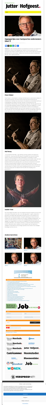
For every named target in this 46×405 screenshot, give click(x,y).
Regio (25, 313)
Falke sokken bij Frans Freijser (10, 249)
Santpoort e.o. (23, 42)
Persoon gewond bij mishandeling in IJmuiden (15, 297)
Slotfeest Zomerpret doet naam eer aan (14, 287)
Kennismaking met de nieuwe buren (13, 292)
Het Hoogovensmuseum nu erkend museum (14, 299)
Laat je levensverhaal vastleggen (12, 291)
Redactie (8, 42)
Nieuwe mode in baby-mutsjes (12, 295)
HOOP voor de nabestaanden (12, 294)
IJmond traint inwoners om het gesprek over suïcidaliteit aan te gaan (18, 285)
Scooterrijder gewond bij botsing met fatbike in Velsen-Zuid (17, 283)
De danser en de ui (10, 290)
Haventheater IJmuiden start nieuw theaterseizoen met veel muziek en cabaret (20, 284)
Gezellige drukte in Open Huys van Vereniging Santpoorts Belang (18, 300)
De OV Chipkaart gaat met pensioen (13, 282)
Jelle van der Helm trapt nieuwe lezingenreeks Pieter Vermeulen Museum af (20, 288)
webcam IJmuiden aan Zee (15, 327)
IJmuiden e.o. (9, 313)
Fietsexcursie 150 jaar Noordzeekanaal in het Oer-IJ (16, 296)
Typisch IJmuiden (10, 293)
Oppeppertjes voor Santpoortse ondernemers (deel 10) (32, 250)
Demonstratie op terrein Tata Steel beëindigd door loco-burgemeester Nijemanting (21, 286)
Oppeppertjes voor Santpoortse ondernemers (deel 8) (32, 265)
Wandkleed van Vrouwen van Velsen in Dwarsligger (15, 289)
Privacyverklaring (25, 403)
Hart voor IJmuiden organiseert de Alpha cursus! (15, 298)
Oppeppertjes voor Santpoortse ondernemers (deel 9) (13, 265)
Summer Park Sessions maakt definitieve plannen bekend (17, 281)
